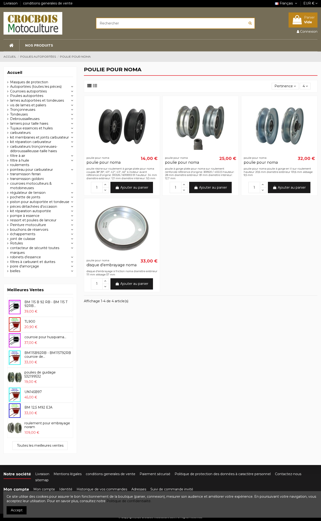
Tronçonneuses (22, 109)
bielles (15, 271)
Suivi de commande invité (171, 489)
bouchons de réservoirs (29, 229)
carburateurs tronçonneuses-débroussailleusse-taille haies (33, 148)
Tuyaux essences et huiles (31, 128)
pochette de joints (25, 197)
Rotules (16, 243)
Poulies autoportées (26, 96)
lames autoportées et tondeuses (37, 100)
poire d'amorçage (24, 266)
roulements (19, 165)
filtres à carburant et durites (32, 262)
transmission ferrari (25, 174)
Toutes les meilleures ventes (40, 445)
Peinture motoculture (28, 225)
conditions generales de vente (48, 3)
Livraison (11, 3)
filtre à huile (19, 160)
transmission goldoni (27, 179)
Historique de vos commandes (102, 489)
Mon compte (44, 489)
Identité (65, 489)
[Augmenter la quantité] (105, 184)
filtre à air (17, 156)
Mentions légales (68, 474)
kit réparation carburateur (30, 142)
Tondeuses (19, 114)
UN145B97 (33, 392)
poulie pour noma (103, 162)
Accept (17, 510)
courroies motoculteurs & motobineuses (31, 185)
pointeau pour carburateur (31, 169)
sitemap (42, 480)
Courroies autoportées (28, 91)
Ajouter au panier (134, 187)
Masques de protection (29, 82)
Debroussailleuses (24, 119)
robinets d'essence (25, 257)
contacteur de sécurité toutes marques (34, 250)
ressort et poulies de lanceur (33, 220)
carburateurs (20, 133)
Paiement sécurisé (155, 474)
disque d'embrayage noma (111, 265)
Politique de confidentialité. (128, 501)
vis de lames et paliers (28, 105)
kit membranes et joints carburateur (39, 137)
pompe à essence (24, 216)
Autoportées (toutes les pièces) (36, 86)
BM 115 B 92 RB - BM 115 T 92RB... (45, 304)
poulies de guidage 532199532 (40, 374)
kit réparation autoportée (30, 211)
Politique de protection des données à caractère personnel (223, 474)
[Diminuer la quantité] (105, 190)
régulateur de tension (28, 193)
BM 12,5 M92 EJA (38, 407)
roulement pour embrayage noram (47, 425)
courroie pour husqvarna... (45, 337)
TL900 (29, 321)
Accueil (14, 72)
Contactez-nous (288, 474)
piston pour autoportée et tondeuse (39, 202)
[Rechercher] (250, 23)
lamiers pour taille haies (29, 123)
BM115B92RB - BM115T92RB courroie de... (47, 355)
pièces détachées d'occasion (33, 206)
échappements (22, 234)
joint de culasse (22, 239)
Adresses (138, 489)
